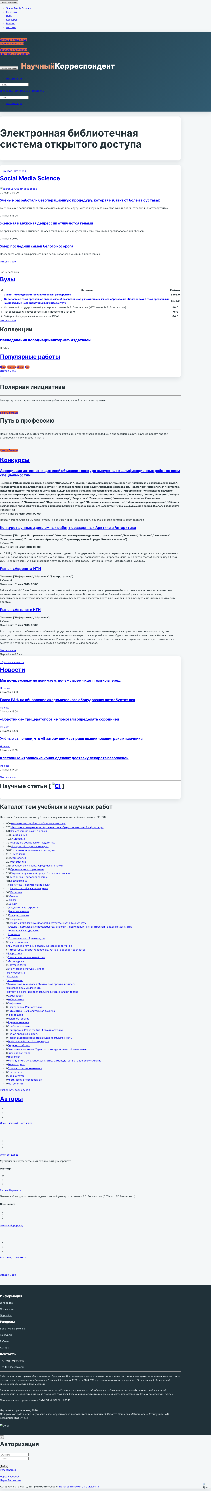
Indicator (5, 707)
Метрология (15, 1083)
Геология (12, 976)
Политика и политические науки (30, 884)
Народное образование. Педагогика (33, 842)
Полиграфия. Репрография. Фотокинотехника (35, 1030)
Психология (18, 854)
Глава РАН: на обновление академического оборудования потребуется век (67, 700)
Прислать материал (13, 170)
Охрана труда (16, 1075)
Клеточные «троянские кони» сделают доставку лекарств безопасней (64, 758)
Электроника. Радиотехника (25, 1007)
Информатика (18, 880)
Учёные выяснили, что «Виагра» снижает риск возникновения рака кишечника (71, 738)
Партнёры (38, 90)
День (3, 367)
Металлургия (16, 961)
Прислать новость (12, 662)
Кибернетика (16, 999)
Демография (15, 995)
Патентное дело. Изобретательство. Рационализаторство (42, 991)
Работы (10, 23)
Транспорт (14, 1056)
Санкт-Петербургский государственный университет (37, 294)
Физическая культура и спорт (26, 968)
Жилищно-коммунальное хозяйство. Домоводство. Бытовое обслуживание (54, 1060)
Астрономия (15, 980)
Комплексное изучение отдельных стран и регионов (40, 945)
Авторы (11, 27)
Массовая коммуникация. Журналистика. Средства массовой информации (57, 827)
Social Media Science (18, 8)
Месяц (20, 367)
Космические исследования (25, 1079)
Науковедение (16, 972)
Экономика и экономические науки (33, 850)
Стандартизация (19, 915)
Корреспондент (68, 66)
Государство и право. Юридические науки (36, 865)
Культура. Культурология (24, 930)
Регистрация (8, 1469)
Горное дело (15, 1014)
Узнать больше (9, 412)
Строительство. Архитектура (26, 938)
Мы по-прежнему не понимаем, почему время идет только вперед (60, 680)
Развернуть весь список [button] (15, 1089)
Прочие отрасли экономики (25, 1068)
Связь (13, 899)
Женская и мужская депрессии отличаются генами (46, 223)
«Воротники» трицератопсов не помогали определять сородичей (59, 719)
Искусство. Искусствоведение (29, 888)
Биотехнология (17, 964)
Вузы (9, 15)
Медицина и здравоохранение (29, 876)
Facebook (10, 1476)
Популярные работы (30, 356)
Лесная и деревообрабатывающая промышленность (40, 1037)
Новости (11, 12)
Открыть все (8, 261)
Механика (14, 934)
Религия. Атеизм (19, 911)
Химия (13, 903)
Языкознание (19, 834)
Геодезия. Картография (23, 907)
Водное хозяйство (19, 1045)
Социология (18, 857)
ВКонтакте (10, 1480)
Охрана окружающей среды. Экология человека (40, 873)
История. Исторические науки (30, 846)
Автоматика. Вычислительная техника (31, 1010)
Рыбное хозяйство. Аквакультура (28, 1041)
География (15, 919)
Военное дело (16, 1064)
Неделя (11, 367)
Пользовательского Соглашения (79, 1486)
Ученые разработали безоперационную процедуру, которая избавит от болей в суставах (80, 200)
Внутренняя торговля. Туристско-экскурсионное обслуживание (47, 1049)
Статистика (15, 1072)
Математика (18, 861)
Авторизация (14, 78)
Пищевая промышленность (24, 987)
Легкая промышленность (23, 1033)
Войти (4, 1466)
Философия (18, 838)
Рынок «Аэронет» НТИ (20, 569)
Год (27, 367)
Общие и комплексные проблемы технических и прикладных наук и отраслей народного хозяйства (70, 926)
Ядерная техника (18, 1022)
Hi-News (5, 688)
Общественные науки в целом (28, 831)
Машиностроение (18, 1018)
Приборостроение (19, 1026)
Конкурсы (12, 19)
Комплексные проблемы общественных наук (38, 823)
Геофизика (14, 1003)
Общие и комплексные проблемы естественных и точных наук (47, 922)
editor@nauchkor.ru (13, 1366)
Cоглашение (22, 90)
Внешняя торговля (19, 1053)
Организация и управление (27, 869)
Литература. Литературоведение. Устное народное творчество (47, 949)
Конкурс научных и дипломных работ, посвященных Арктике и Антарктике (68, 527)
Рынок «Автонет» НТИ (20, 610)
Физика (13, 896)
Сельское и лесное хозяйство (26, 957)
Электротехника (18, 942)
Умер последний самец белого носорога (36, 246)
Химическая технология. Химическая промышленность (41, 984)
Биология (16, 892)
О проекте (6, 90)
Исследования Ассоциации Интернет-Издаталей (45, 340)
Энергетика (15, 953)
